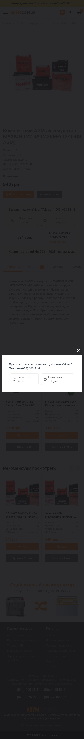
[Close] (78, 350)
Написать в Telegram (55, 379)
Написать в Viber (24, 379)
